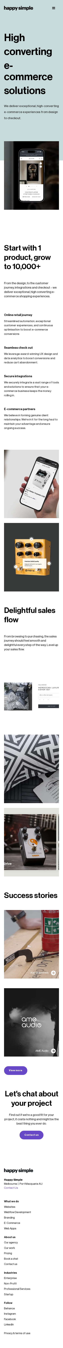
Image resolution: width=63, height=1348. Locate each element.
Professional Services (17, 1289)
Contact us (31, 1135)
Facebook (10, 1319)
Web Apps (10, 1228)
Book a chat (11, 1258)
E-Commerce (12, 1223)
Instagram (10, 1313)
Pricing (8, 1253)
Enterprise (10, 1278)
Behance (9, 1308)
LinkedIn (9, 1324)
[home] (18, 8)
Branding (9, 1217)
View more (15, 1070)
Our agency (11, 1242)
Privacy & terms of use (17, 1333)
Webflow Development (17, 1212)
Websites (9, 1206)
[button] (53, 8)
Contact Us (11, 1187)
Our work (9, 1248)
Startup (8, 1294)
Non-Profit (10, 1283)
